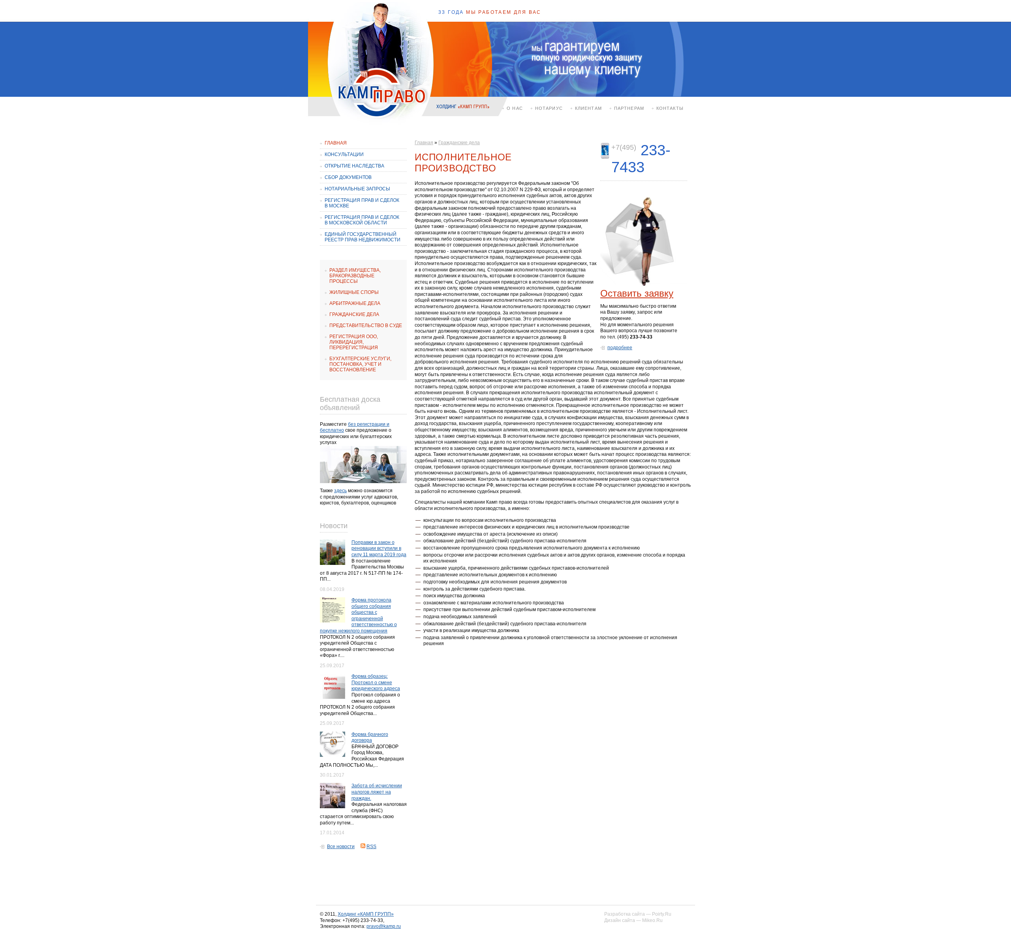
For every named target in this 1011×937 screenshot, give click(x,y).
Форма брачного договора (369, 737)
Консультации (344, 154)
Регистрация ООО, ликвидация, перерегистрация (353, 342)
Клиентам (588, 108)
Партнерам (629, 108)
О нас (515, 108)
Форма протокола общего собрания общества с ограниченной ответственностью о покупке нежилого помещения (358, 615)
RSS (371, 846)
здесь (340, 490)
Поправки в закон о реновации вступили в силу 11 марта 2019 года (378, 548)
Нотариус (549, 108)
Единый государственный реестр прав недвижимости (362, 237)
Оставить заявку (636, 293)
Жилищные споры (354, 292)
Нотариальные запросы (357, 189)
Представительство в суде (365, 325)
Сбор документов (348, 177)
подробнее (619, 347)
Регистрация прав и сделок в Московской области (362, 220)
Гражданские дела (354, 314)
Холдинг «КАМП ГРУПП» (366, 914)
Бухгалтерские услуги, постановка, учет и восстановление (360, 364)
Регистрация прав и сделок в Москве (362, 203)
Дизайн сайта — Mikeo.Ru (633, 920)
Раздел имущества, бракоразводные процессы (355, 275)
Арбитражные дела (354, 303)
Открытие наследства (354, 166)
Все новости (341, 846)
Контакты (670, 108)
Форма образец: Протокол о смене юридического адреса (375, 682)
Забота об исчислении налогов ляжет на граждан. (376, 792)
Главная (336, 143)
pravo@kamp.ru (383, 926)
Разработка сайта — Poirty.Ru (637, 914)
